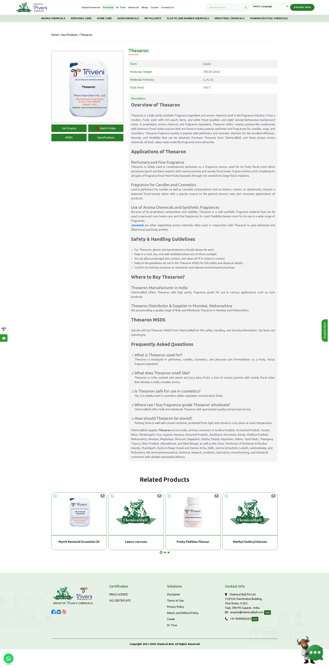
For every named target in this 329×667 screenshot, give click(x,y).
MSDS (69, 137)
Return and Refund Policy (182, 612)
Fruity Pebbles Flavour (136, 541)
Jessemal (137, 225)
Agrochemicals (128, 18)
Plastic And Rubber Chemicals (188, 18)
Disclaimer (173, 594)
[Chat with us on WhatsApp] (8, 658)
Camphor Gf (250, 541)
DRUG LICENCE (118, 594)
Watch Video (107, 128)
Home (55, 34)
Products (108, 7)
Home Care (104, 18)
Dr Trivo (121, 7)
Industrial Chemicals (230, 18)
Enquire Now (325, 330)
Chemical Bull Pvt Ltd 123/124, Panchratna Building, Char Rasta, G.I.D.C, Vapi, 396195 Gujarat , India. (243, 601)
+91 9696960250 (240, 618)
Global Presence (91, 7)
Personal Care (81, 18)
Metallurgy (152, 18)
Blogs (145, 7)
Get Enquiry (69, 128)
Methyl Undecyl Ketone (193, 541)
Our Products (69, 34)
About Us (133, 7)
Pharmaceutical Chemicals (269, 18)
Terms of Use (175, 600)
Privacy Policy (175, 606)
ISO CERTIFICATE (120, 600)
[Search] (245, 7)
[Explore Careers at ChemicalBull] (4, 338)
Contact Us (167, 7)
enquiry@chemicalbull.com (246, 612)
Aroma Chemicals (53, 18)
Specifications (106, 137)
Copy (267, 612)
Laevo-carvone (79, 541)
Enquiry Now (302, 7)
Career (155, 7)
